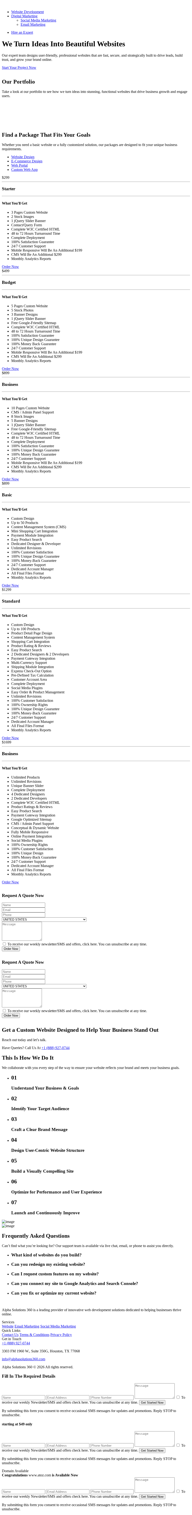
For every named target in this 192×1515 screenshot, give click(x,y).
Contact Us (10, 1335)
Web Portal (19, 165)
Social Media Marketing (38, 20)
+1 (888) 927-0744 (55, 1048)
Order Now (10, 267)
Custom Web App (24, 170)
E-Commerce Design (26, 161)
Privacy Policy (61, 1335)
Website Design (22, 157)
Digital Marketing (24, 16)
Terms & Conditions (34, 1335)
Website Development (27, 12)
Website (8, 1326)
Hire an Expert (22, 32)
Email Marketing (33, 24)
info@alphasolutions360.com (23, 1359)
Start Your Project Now (19, 68)
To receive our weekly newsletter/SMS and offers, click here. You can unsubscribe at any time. (77, 944)
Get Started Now (152, 1402)
